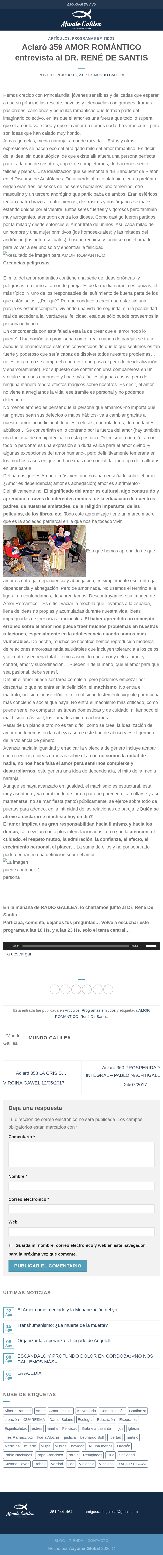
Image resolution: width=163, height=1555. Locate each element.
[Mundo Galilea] (82, 20)
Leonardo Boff (92, 1437)
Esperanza (128, 1419)
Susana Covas (16, 1464)
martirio (132, 1437)
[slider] (152, 945)
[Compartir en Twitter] (76, 989)
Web (12, 1222)
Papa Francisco (50, 1455)
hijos (119, 1428)
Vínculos (106, 1464)
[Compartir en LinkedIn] (108, 989)
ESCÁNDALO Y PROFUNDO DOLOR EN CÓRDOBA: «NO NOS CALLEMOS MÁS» (85, 1358)
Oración (123, 1446)
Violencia (86, 1464)
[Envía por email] (87, 989)
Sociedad (127, 1455)
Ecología (85, 1419)
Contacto (97, 1540)
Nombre (17, 1176)
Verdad (57, 1464)
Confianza (137, 1411)
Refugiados (92, 1455)
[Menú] (6, 20)
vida (70, 1464)
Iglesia (133, 1428)
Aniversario (86, 1411)
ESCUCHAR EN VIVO (81, 4)
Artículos (59, 38)
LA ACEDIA (29, 1373)
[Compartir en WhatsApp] (54, 989)
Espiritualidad (15, 1428)
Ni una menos (100, 1446)
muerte (30, 1446)
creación (11, 1419)
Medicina (12, 1446)
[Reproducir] (9, 946)
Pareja (73, 1455)
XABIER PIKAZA (132, 1464)
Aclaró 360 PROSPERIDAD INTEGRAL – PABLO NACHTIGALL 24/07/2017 (123, 1076)
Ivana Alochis (48, 1437)
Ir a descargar (17, 954)
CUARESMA (34, 1419)
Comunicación (112, 1411)
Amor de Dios (60, 1411)
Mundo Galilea (109, 75)
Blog (60, 1540)
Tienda (76, 1540)
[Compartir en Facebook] (65, 989)
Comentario (21, 1136)
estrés (37, 1428)
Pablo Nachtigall (18, 1455)
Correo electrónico (28, 1199)
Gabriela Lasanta (96, 1428)
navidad (77, 1446)
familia (52, 1428)
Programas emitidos (93, 38)
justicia (70, 1437)
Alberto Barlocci (17, 1411)
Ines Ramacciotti (18, 1437)
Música (61, 1446)
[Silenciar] (142, 946)
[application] (81, 946)
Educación (106, 1419)
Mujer (45, 1446)
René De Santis (93, 1016)
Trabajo (40, 1464)
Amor (40, 1411)
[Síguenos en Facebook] (138, 1513)
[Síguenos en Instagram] (147, 1513)
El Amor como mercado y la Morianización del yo (67, 1309)
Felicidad (69, 1428)
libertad (115, 1437)
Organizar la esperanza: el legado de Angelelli (64, 1340)
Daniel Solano (61, 1419)
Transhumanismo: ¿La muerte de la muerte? (62, 1325)
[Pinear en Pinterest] (98, 989)
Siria (110, 1455)
